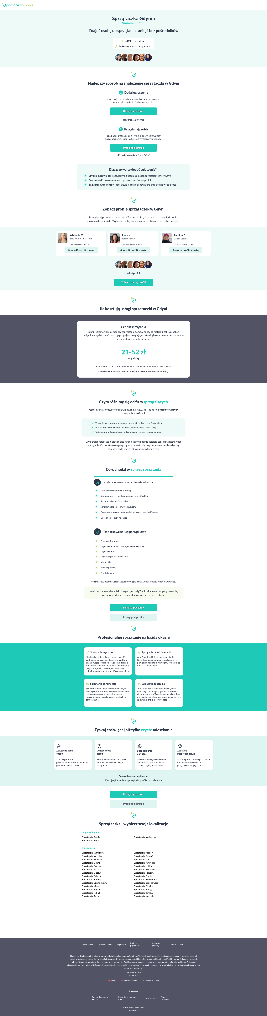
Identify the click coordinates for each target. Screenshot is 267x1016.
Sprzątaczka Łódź (142, 859)
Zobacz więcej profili (133, 282)
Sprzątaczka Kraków (143, 852)
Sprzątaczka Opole (143, 876)
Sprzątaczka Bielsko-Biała (146, 879)
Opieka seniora (130, 980)
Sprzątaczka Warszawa (93, 852)
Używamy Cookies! (105, 944)
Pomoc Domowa (165, 998)
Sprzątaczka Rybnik (91, 892)
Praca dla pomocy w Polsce (127, 998)
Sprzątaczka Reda (90, 840)
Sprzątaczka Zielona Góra (146, 882)
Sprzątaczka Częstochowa (94, 882)
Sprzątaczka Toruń (90, 869)
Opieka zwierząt (152, 980)
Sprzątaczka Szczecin (92, 859)
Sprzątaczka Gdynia (91, 876)
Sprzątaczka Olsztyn (91, 872)
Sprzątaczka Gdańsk (91, 862)
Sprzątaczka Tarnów (143, 892)
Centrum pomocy (156, 944)
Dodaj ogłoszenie (133, 111)
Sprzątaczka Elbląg (143, 889)
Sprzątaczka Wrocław (92, 856)
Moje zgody (88, 944)
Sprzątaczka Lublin (143, 866)
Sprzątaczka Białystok (144, 869)
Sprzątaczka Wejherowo (145, 837)
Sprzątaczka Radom (91, 879)
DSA (182, 944)
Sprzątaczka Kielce (91, 886)
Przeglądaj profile (133, 147)
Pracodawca (151, 998)
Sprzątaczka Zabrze (91, 889)
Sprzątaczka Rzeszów (144, 872)
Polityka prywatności (135, 944)
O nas (173, 944)
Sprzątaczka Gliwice (143, 886)
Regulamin (121, 944)
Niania (113, 980)
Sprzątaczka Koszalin (144, 896)
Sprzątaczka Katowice (144, 862)
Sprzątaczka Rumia (91, 837)
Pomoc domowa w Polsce (100, 998)
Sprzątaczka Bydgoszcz (93, 866)
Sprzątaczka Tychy (90, 896)
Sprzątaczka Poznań (143, 856)
